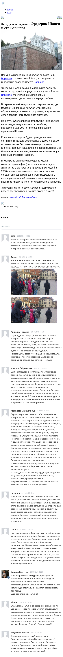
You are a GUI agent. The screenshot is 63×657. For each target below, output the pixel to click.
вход (9, 12)
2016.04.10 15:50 (37, 331)
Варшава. (39, 82)
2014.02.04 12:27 (36, 572)
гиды (10, 9)
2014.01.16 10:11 (37, 632)
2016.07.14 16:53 (23, 236)
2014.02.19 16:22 (28, 493)
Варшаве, (6, 78)
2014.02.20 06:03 (43, 410)
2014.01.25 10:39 (25, 602)
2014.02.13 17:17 (26, 529)
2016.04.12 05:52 (25, 257)
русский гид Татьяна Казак (23, 197)
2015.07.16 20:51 (40, 368)
